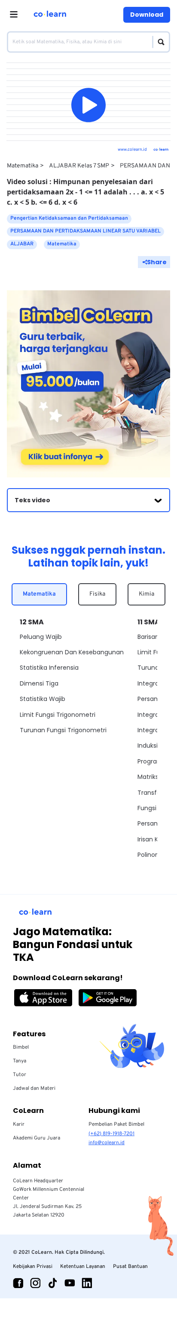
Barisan (148, 636)
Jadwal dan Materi (34, 1088)
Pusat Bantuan (130, 1266)
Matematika (22, 166)
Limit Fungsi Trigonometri (57, 714)
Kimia (146, 594)
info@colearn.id (106, 1142)
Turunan (150, 667)
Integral (148, 683)
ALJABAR (22, 244)
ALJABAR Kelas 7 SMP (79, 166)
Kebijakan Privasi (32, 1266)
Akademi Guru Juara (36, 1138)
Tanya (19, 1061)
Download (146, 14)
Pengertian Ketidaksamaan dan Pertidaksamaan (69, 218)
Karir (18, 1124)
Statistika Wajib (42, 699)
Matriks (148, 776)
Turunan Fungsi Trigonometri (63, 730)
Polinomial (152, 854)
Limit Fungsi (154, 652)
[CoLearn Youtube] (69, 1283)
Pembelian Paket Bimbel (116, 1124)
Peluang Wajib (41, 636)
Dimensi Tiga (39, 683)
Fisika (97, 594)
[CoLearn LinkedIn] (87, 1283)
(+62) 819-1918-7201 (111, 1133)
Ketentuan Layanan (82, 1266)
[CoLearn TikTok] (52, 1283)
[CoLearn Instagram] (35, 1283)
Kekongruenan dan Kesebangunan (72, 652)
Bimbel (21, 1047)
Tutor (19, 1074)
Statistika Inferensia (49, 667)
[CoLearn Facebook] (18, 1283)
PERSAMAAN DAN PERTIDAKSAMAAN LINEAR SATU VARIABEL (85, 231)
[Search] (158, 42)
